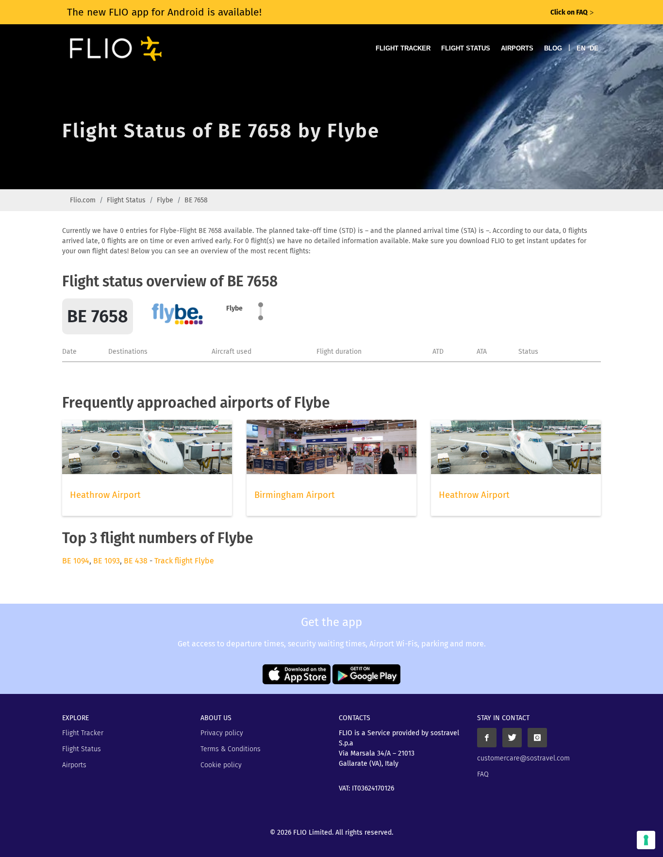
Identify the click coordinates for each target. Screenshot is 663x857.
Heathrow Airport (105, 495)
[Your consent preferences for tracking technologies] (646, 840)
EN (581, 48)
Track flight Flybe (184, 560)
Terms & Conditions (230, 749)
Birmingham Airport (294, 495)
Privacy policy (221, 733)
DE (594, 48)
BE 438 (136, 560)
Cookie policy (221, 765)
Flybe (165, 200)
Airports (517, 48)
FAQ (483, 774)
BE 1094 (75, 560)
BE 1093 (106, 560)
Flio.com (83, 200)
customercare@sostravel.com (523, 758)
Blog (553, 48)
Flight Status (465, 48)
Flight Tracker (403, 48)
